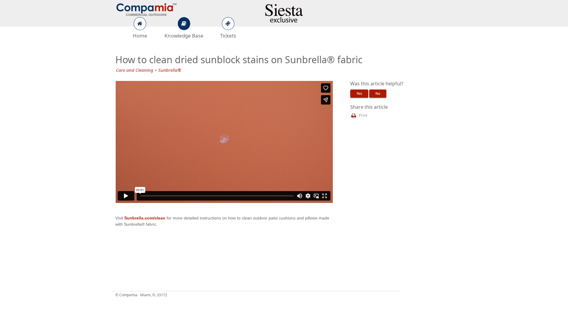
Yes (359, 94)
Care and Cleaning (134, 70)
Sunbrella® (169, 70)
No (377, 94)
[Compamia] (146, 8)
